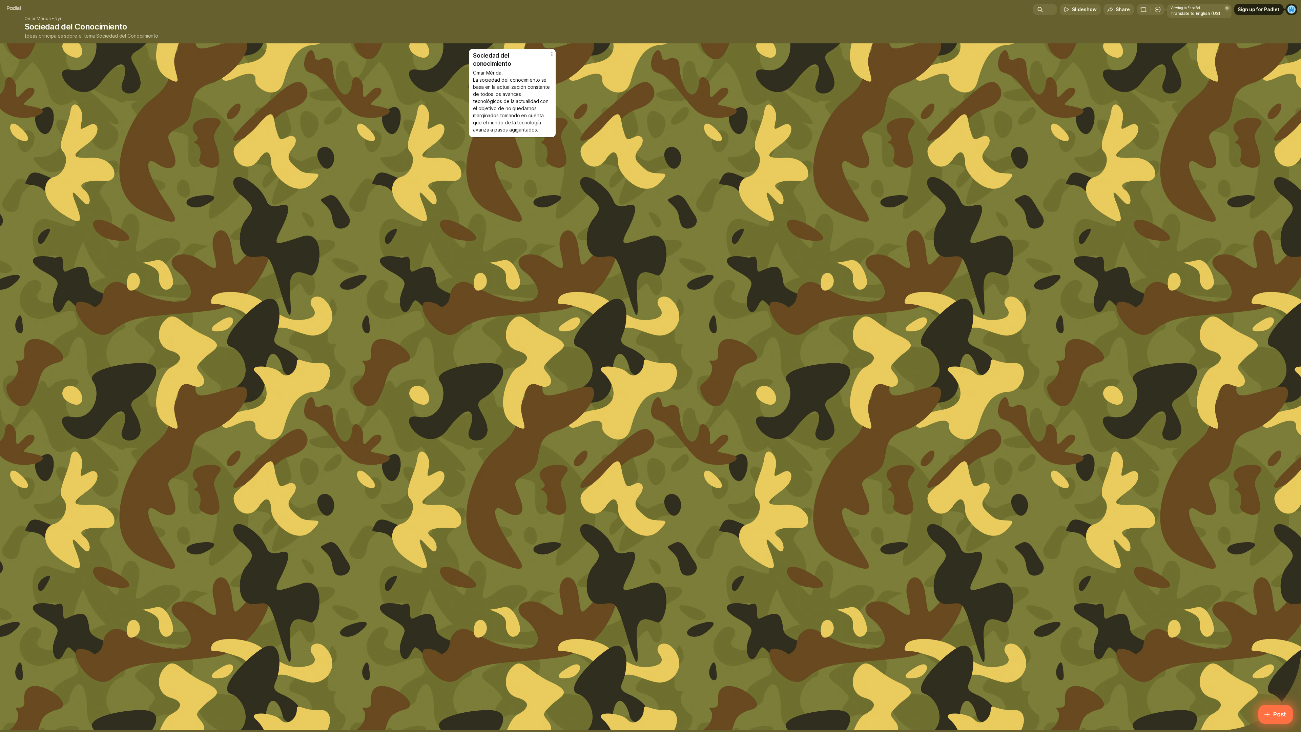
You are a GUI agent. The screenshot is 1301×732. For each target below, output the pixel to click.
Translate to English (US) (1195, 13)
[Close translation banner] (1227, 8)
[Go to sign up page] (1291, 9)
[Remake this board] (1143, 9)
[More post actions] (552, 54)
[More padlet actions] (1157, 9)
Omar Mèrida (37, 18)
